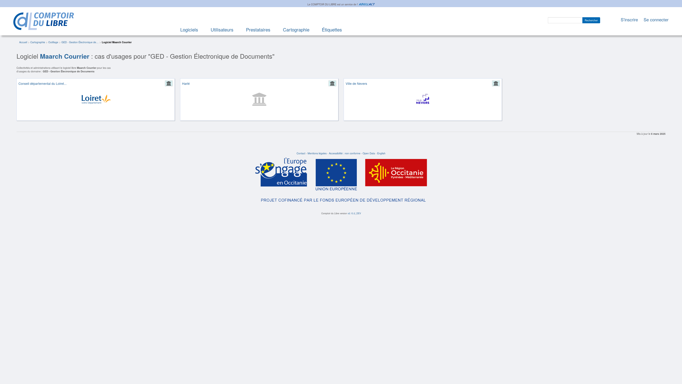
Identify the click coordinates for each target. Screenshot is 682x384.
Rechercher (591, 20)
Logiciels (189, 29)
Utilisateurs (222, 29)
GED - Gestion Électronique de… (80, 42)
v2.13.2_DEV (354, 213)
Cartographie (296, 29)
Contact (301, 153)
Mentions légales (317, 153)
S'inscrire (629, 19)
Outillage (53, 42)
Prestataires (258, 29)
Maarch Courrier (64, 56)
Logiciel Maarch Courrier (117, 42)
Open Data (369, 153)
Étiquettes (332, 29)
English (381, 153)
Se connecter (656, 19)
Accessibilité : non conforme (344, 153)
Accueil (23, 42)
